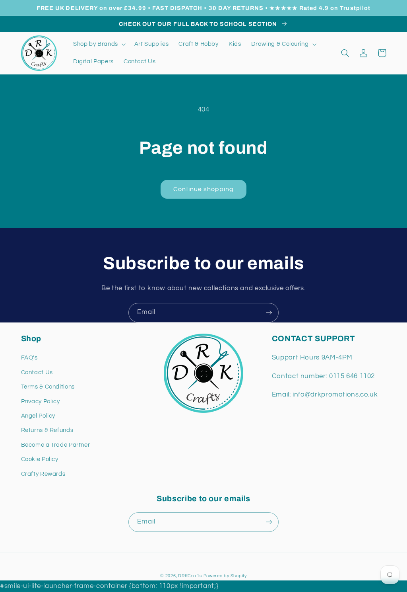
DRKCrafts (190, 576)
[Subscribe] (269, 312)
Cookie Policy (39, 459)
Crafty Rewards (43, 474)
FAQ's (29, 358)
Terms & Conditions (48, 387)
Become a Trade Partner (55, 445)
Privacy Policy (40, 401)
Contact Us (37, 372)
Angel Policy (38, 416)
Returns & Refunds (47, 430)
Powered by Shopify (225, 576)
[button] (98, 44)
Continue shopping (203, 189)
